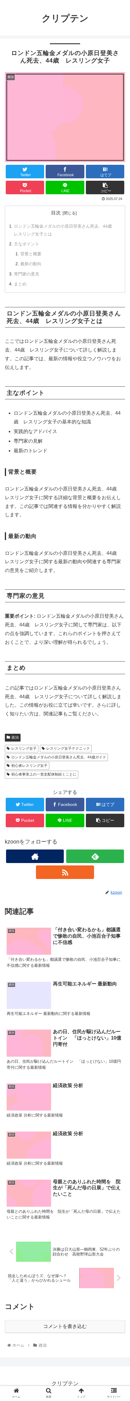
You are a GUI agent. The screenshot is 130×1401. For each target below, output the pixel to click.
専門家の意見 (26, 274)
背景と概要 (30, 253)
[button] (117, 840)
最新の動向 (30, 263)
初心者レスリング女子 (29, 765)
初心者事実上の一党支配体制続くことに (43, 774)
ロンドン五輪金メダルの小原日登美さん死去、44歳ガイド (58, 757)
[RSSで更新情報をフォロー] (65, 872)
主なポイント (26, 243)
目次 (56, 212)
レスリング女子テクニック (68, 748)
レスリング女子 (24, 748)
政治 (15, 737)
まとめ (20, 283)
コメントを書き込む (65, 1326)
